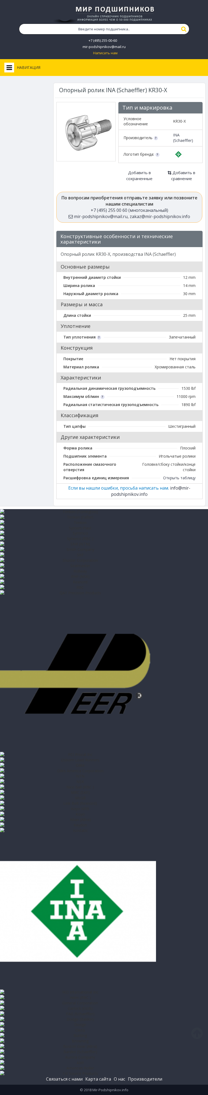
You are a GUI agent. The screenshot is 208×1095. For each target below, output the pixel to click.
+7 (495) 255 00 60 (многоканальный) (129, 210)
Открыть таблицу (179, 477)
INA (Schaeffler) (183, 137)
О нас (119, 1079)
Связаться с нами (64, 1079)
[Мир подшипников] (104, 14)
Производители (145, 1079)
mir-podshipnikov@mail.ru (104, 47)
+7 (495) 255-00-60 (103, 41)
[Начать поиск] (183, 29)
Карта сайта (98, 1079)
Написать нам (105, 53)
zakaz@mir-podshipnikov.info (160, 216)
